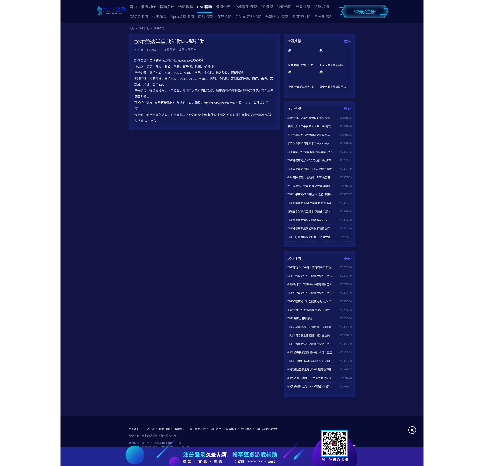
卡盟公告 (223, 7)
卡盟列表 (148, 7)
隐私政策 (164, 429)
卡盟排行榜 (301, 17)
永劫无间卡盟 (276, 17)
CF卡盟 (267, 7)
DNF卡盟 (284, 7)
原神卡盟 (224, 17)
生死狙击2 (322, 17)
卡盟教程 (185, 7)
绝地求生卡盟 (245, 7)
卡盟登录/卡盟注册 (364, 11)
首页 (133, 7)
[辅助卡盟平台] (111, 11)
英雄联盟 (321, 7)
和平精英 (159, 17)
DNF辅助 (204, 7)
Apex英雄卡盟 (182, 17)
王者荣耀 (302, 7)
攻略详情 (159, 28)
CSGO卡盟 (139, 17)
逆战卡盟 (205, 17)
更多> (348, 41)
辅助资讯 (167, 7)
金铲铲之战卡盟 (248, 17)
